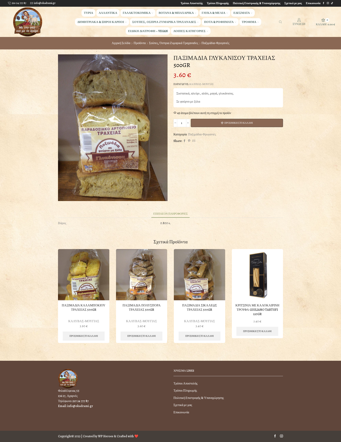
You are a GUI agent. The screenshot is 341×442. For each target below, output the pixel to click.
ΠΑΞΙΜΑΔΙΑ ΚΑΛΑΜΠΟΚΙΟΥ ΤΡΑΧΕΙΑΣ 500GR (83, 307)
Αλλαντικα (108, 13)
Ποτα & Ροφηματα (219, 22)
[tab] (170, 214)
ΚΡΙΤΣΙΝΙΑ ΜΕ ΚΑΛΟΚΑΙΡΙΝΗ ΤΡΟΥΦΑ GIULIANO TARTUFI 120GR (257, 309)
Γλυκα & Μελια (213, 13)
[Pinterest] (189, 141)
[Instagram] (328, 3)
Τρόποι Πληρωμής (218, 3)
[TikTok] (332, 3)
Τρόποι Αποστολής (192, 3)
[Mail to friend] (193, 141)
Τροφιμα (249, 22)
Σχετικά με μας (293, 3)
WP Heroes (105, 436)
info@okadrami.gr (80, 406)
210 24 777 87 (80, 401)
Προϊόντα (140, 43)
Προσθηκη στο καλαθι (238, 123)
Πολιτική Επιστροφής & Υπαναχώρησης (256, 3)
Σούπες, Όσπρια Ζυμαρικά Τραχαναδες (173, 43)
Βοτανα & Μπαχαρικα (176, 13)
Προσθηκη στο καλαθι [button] (83, 336)
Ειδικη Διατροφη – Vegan (148, 31)
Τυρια (88, 13)
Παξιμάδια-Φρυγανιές (215, 43)
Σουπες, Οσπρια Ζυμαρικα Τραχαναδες (164, 22)
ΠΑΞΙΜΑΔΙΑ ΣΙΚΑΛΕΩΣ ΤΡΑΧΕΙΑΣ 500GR (199, 307)
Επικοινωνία (313, 3)
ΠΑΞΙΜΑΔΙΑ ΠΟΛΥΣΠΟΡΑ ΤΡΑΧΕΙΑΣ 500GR (142, 307)
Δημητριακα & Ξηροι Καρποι (100, 22)
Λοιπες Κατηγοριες (189, 31)
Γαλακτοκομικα (137, 13)
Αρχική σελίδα (121, 43)
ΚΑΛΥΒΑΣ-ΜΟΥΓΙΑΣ (201, 84)
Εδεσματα (241, 13)
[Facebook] (323, 3)
